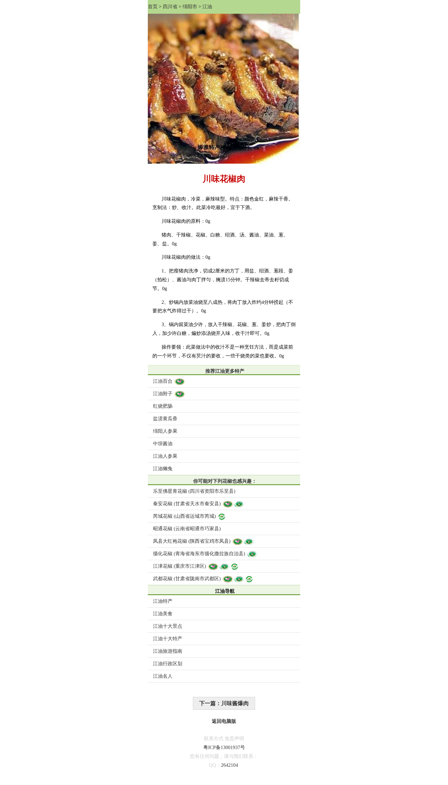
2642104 (229, 765)
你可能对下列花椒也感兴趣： (225, 481)
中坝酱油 (162, 443)
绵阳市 (190, 6)
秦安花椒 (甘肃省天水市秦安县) (187, 503)
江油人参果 (165, 456)
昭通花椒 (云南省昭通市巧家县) (187, 528)
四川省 (170, 6)
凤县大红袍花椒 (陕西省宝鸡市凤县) (191, 541)
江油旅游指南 (167, 651)
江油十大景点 (167, 626)
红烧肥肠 (162, 406)
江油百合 (162, 381)
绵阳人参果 (165, 431)
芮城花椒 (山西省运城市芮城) (184, 516)
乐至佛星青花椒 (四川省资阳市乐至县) (194, 491)
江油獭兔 (162, 468)
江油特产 (162, 601)
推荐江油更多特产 (224, 371)
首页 (153, 6)
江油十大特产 (167, 638)
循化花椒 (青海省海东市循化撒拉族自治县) (199, 553)
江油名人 (162, 676)
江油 (207, 6)
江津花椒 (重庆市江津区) (179, 566)
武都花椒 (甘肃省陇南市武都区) (187, 578)
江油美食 (162, 613)
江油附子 (162, 393)
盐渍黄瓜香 (165, 418)
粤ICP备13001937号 (224, 747)
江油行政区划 (167, 663)
